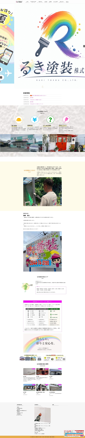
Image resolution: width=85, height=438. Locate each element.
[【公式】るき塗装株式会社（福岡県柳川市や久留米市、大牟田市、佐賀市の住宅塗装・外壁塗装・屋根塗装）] (19, 2)
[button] (1, 46)
